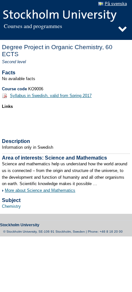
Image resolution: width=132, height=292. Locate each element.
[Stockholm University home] (65, 15)
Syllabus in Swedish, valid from (51, 96)
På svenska (116, 4)
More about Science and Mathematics (40, 190)
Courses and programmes (33, 26)
